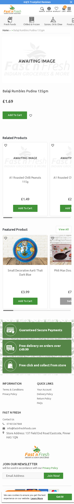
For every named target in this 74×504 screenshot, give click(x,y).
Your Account (44, 389)
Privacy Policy (10, 394)
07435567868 (14, 424)
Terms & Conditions (13, 389)
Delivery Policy (45, 394)
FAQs (40, 403)
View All (64, 229)
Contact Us (8, 419)
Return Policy (44, 398)
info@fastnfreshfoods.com (21, 428)
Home (6, 30)
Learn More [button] (37, 498)
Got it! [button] (60, 496)
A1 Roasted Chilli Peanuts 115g (25, 179)
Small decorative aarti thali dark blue (25, 272)
